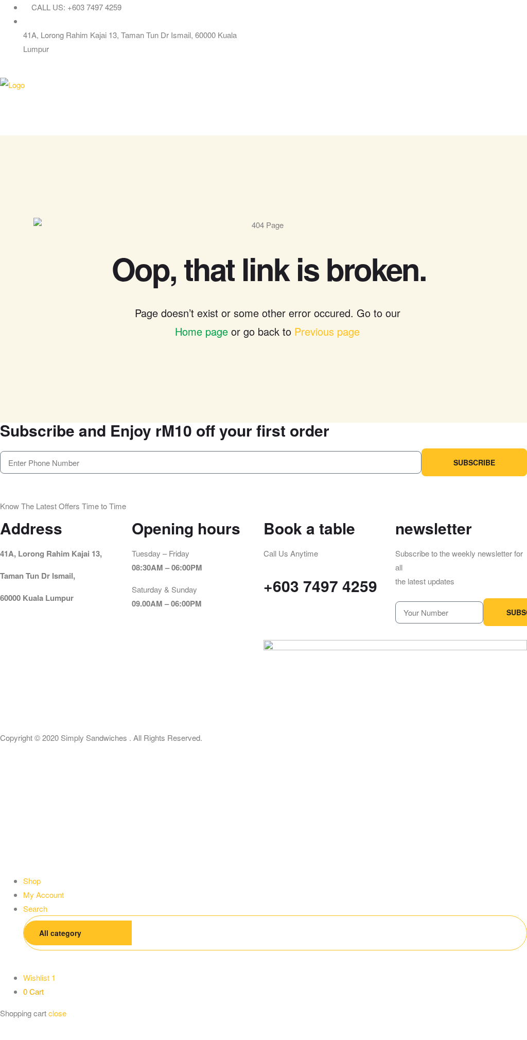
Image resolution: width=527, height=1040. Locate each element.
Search (503, 933)
